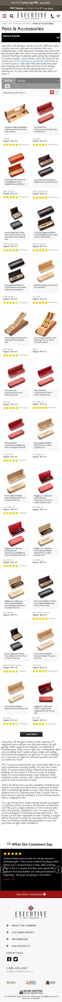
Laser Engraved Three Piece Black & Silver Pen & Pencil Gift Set (15, 656)
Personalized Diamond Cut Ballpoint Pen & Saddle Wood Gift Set (15, 182)
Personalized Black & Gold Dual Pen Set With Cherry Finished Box (15, 287)
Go (7, 86)
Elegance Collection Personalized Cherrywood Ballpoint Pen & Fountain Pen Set (15, 551)
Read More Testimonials (30, 894)
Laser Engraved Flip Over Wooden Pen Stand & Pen (16, 340)
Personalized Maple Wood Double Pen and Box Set (44, 656)
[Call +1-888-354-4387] (52, 16)
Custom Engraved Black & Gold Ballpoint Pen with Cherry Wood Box (45, 234)
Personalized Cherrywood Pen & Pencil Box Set (14, 392)
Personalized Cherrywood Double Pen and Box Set (45, 129)
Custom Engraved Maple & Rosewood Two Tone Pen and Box (16, 129)
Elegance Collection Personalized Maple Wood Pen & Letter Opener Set (43, 551)
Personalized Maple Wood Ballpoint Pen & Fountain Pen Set (15, 497)
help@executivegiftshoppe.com (19, 971)
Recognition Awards (20, 24)
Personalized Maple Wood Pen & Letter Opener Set (43, 445)
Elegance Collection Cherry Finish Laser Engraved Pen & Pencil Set (44, 709)
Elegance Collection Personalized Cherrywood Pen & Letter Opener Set (43, 499)
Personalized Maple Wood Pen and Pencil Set (16, 707)
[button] (4, 16)
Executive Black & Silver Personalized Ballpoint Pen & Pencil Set (45, 603)
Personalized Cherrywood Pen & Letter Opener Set (43, 392)
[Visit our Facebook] (9, 959)
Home (4, 24)
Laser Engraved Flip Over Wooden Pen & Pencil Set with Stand (45, 340)
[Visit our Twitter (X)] (15, 959)
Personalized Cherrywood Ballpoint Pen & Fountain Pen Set (15, 445)
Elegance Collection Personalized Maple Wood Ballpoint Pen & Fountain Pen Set (15, 604)
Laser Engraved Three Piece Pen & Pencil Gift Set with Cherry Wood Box (15, 235)
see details (48, 8)
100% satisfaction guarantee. (28, 61)
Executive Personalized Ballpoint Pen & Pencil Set (45, 181)
